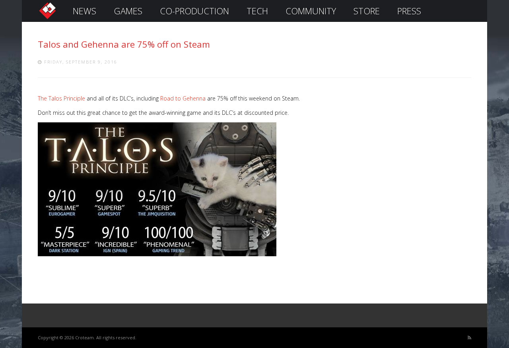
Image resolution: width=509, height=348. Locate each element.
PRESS (409, 11)
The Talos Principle (61, 98)
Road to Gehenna (183, 98)
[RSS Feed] (469, 338)
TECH (257, 11)
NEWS (84, 11)
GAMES (128, 11)
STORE (367, 11)
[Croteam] (47, 18)
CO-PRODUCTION (194, 11)
